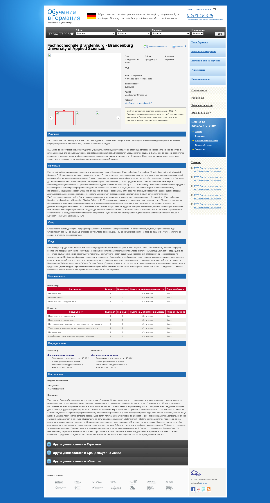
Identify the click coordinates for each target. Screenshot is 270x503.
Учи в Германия (199, 42)
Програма (157, 30)
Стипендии (200, 136)
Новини (196, 162)
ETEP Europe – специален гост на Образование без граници (208, 169)
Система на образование (206, 140)
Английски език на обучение (205, 60)
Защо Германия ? (201, 112)
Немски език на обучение (203, 51)
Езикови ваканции (200, 79)
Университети (198, 70)
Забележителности (202, 105)
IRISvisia (203, 483)
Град (119, 30)
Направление (198, 30)
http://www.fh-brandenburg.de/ (138, 103)
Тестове (198, 131)
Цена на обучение (203, 145)
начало (190, 9)
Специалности (199, 90)
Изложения (197, 97)
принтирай (181, 46)
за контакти (203, 9)
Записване (200, 149)
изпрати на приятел (158, 46)
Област (79, 30)
